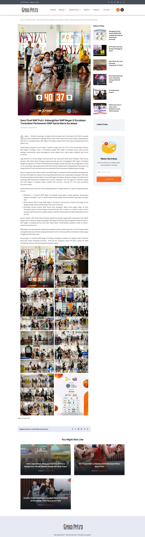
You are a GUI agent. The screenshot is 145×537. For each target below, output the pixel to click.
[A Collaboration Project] (99, 90)
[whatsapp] (121, 2)
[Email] (84, 429)
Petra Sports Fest (49, 470)
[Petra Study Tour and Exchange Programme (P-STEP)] (99, 61)
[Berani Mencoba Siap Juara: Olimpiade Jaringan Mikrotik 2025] (99, 75)
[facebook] (109, 2)
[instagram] (112, 2)
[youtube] (118, 2)
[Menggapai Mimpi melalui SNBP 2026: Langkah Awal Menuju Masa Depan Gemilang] (99, 31)
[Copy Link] (87, 429)
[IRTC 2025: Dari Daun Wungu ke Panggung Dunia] (99, 46)
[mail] (124, 2)
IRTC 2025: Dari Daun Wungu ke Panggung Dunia (116, 49)
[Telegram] (78, 429)
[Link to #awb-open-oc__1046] (118, 10)
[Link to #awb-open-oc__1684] (122, 10)
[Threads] (81, 429)
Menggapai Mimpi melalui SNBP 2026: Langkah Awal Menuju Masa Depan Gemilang (116, 35)
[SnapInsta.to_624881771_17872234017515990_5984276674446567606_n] (54, 25)
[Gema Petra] (29, 7)
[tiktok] (115, 2)
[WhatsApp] (75, 429)
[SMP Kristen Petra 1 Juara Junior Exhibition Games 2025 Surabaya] (99, 104)
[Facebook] (72, 429)
